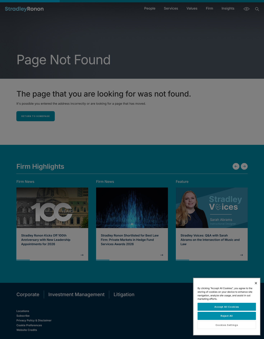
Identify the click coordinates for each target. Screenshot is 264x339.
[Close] (256, 283)
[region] (226, 306)
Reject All (227, 315)
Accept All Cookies (226, 306)
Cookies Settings (227, 325)
